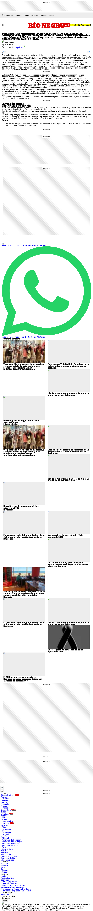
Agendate (7, 814)
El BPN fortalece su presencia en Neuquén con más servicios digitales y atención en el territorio (22, 679)
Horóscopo (6, 829)
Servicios (4, 808)
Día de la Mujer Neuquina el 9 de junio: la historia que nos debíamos (68, 394)
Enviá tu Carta (7, 849)
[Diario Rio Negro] (3, 903)
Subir (5, 900)
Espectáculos (7, 821)
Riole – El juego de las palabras (13, 885)
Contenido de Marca (9, 858)
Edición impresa (7, 860)
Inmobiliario (6, 854)
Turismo (4, 806)
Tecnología (6, 833)
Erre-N (4, 819)
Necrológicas (6, 880)
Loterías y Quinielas (9, 882)
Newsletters (8, 810)
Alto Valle (4, 865)
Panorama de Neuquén (11, 840)
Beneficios (5, 894)
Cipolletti (43, 15)
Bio (3, 831)
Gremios (5, 799)
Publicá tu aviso (7, 878)
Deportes (4, 816)
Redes (3, 812)
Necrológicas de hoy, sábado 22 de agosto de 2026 (21, 421)
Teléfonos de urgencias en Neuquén (16, 891)
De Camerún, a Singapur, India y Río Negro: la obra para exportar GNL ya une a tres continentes (68, 564)
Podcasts (4, 853)
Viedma (51, 15)
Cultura (3, 818)
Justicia (5, 801)
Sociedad (4, 825)
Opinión (4, 836)
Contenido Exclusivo (9, 856)
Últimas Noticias (10, 795)
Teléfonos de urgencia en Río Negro (16, 889)
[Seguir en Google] (3, 53)
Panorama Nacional (10, 845)
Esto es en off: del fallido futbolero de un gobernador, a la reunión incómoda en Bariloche (68, 366)
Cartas (4, 847)
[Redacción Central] (3, 41)
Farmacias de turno (9, 883)
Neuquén (20, 15)
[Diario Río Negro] (46, 25)
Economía (5, 804)
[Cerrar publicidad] (2, 787)
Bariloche (34, 15)
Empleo (4, 876)
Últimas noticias (8, 15)
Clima (4, 827)
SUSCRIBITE (80, 25)
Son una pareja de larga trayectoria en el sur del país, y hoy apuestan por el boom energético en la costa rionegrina (24, 593)
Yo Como (5, 834)
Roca (27, 15)
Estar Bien (7, 823)
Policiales (4, 851)
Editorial (5, 838)
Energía (4, 802)
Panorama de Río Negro (12, 842)
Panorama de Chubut (10, 843)
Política (4, 797)
